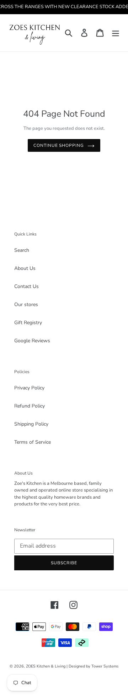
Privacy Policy (29, 387)
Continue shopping (58, 145)
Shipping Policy (31, 424)
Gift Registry (28, 322)
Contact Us (26, 286)
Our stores (26, 304)
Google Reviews (32, 340)
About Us (25, 268)
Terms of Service (32, 442)
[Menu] (115, 32)
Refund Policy (29, 406)
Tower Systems (104, 666)
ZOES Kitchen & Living (45, 666)
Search (21, 250)
